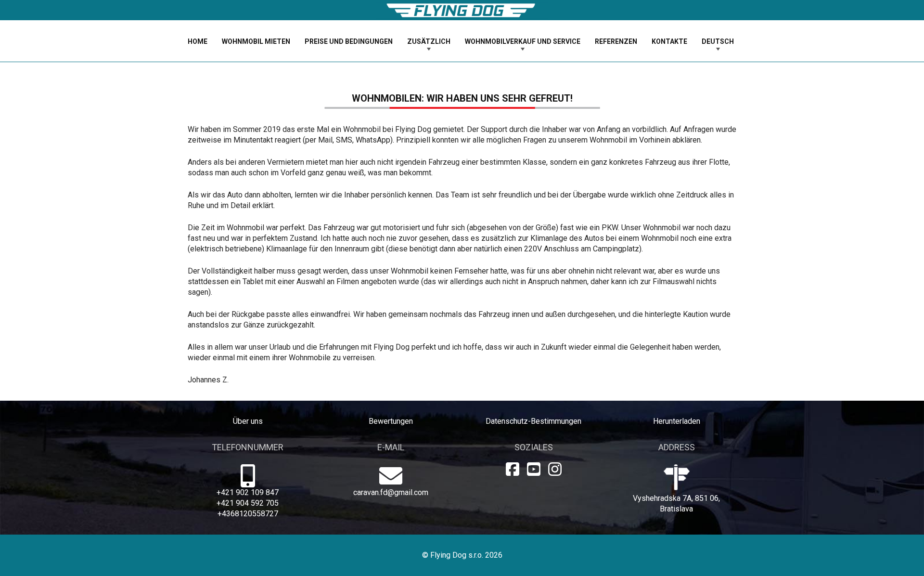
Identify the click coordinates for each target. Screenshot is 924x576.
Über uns (248, 421)
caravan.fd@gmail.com (390, 492)
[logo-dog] (462, 10)
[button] (456, 41)
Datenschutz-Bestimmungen (533, 421)
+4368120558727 (248, 513)
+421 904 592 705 (248, 503)
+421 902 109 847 (248, 492)
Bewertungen (391, 421)
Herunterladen (676, 421)
